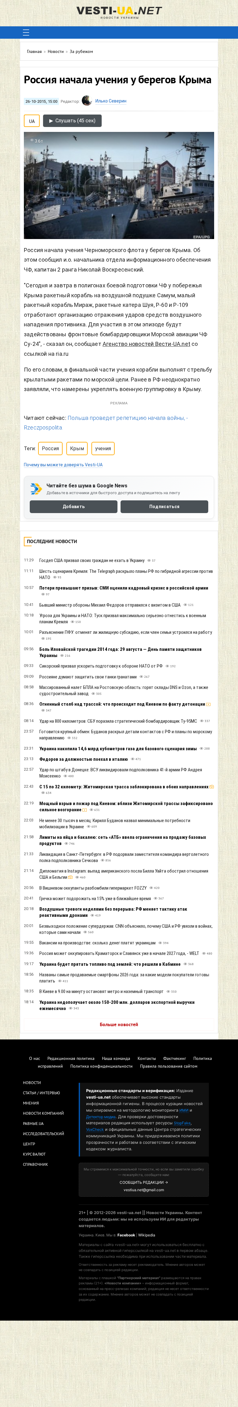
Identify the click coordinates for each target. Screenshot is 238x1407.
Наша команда (116, 1058)
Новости (32, 1083)
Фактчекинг (174, 1058)
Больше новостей (119, 1025)
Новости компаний (43, 1113)
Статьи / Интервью (41, 1093)
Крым (77, 448)
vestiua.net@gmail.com (144, 1189)
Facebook (126, 1235)
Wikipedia (146, 1235)
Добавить (74, 506)
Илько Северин (110, 100)
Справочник (35, 1164)
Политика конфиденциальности (101, 1066)
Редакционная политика (71, 1058)
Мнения (31, 1103)
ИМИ (183, 1110)
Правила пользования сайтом (168, 1066)
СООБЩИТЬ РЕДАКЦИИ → (144, 1182)
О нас (34, 1058)
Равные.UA (33, 1124)
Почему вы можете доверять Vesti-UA (63, 464)
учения (103, 448)
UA (32, 120)
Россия (50, 448)
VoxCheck (95, 1129)
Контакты (147, 1058)
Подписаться (164, 506)
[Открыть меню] (26, 32)
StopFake (182, 1123)
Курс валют (34, 1154)
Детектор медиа (101, 1116)
